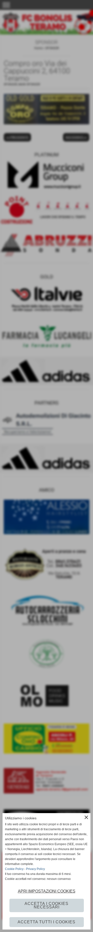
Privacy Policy (35, 869)
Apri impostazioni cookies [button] (46, 891)
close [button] (86, 817)
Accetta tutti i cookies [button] (46, 922)
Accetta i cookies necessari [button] (46, 905)
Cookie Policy (14, 869)
